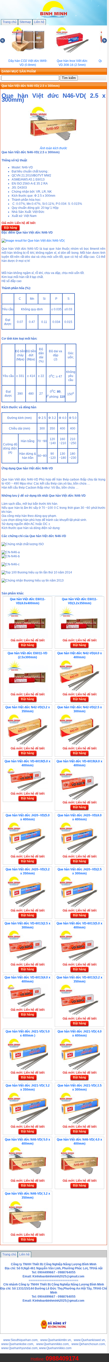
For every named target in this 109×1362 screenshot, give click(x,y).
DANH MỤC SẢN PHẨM (19, 71)
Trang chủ (9, 22)
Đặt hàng (10, 228)
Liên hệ (39, 22)
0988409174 (62, 1358)
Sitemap (25, 22)
